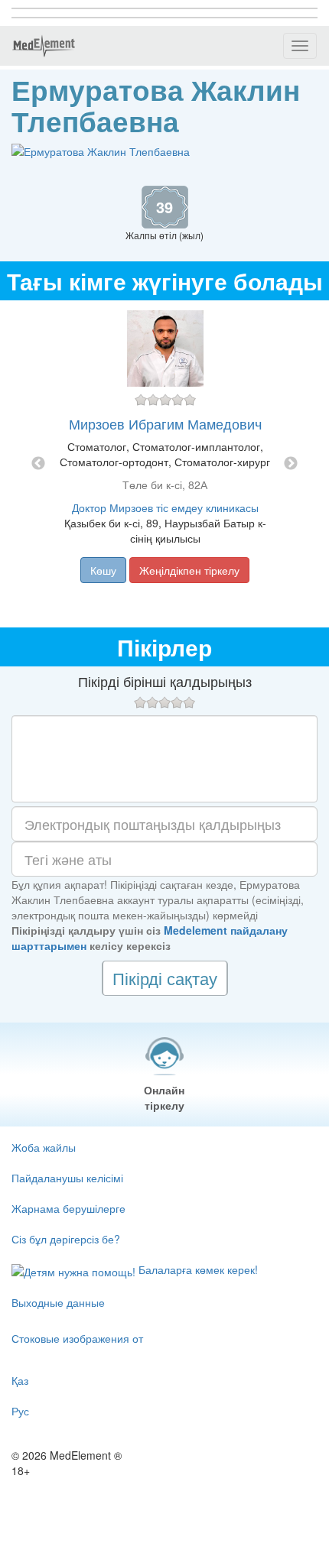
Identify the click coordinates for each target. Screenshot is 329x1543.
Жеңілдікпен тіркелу (189, 570)
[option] (164, 464)
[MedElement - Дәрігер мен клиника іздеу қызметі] (43, 46)
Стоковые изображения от (77, 1338)
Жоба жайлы (43, 1147)
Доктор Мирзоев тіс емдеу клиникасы (165, 507)
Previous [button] (38, 464)
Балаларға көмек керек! (196, 1269)
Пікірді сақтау (164, 978)
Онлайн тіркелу (164, 1097)
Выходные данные (58, 1302)
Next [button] (290, 464)
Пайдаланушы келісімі (67, 1177)
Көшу (103, 570)
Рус (20, 1410)
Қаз (19, 1380)
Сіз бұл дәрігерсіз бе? (65, 1238)
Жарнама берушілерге (68, 1208)
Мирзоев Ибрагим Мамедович (165, 423)
